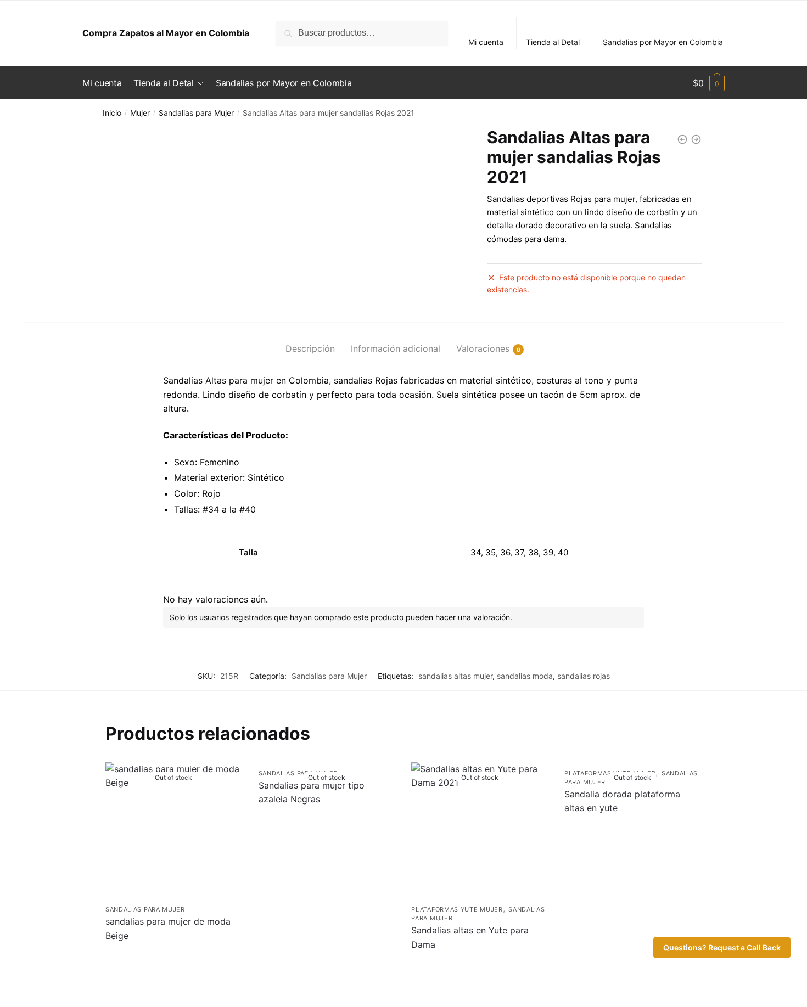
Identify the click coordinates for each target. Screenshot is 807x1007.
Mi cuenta (485, 42)
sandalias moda (525, 675)
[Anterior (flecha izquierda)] (12, 1001)
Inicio (112, 112)
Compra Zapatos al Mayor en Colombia (165, 32)
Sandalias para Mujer (196, 112)
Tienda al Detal (553, 42)
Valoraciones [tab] (482, 348)
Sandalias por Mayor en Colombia (663, 42)
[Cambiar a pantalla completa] (39, 986)
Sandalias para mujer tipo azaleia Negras (312, 792)
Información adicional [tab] (395, 348)
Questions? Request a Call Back (722, 947)
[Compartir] (67, 986)
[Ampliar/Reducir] (12, 986)
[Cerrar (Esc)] (95, 986)
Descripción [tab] (310, 348)
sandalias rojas (583, 675)
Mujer (140, 112)
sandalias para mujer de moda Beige (168, 928)
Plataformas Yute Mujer (456, 909)
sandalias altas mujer (455, 675)
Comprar (173, 963)
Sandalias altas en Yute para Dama (470, 937)
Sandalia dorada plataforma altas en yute (622, 801)
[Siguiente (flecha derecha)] (39, 1001)
